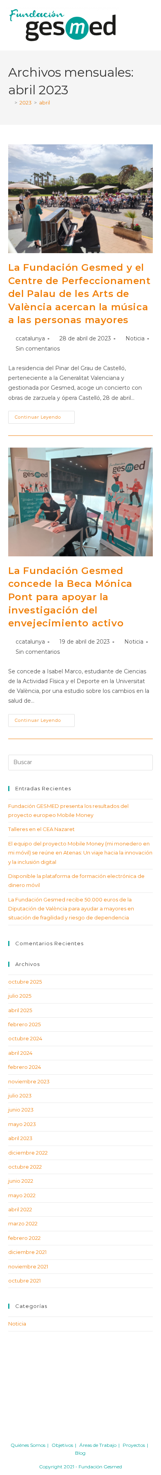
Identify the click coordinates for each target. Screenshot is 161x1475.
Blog (80, 1453)
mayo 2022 (22, 1195)
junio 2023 (21, 1109)
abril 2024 (20, 1053)
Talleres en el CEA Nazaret (41, 829)
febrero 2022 (24, 1238)
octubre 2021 (24, 1280)
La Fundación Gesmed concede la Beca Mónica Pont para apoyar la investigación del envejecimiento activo (70, 597)
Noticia (135, 338)
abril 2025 (20, 1010)
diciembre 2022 (28, 1152)
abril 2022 (20, 1209)
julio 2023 (20, 1095)
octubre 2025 (25, 982)
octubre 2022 (25, 1167)
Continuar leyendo (45, 415)
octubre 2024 (25, 1038)
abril (44, 102)
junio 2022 (20, 1181)
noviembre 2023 (29, 1081)
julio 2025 (19, 996)
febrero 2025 (24, 1024)
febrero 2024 (24, 1067)
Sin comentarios (38, 348)
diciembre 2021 (27, 1252)
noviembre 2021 (28, 1266)
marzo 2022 (23, 1223)
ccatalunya (30, 338)
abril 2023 (20, 1138)
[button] (145, 25)
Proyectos (134, 1445)
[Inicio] (10, 102)
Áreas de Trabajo (97, 1445)
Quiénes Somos (28, 1445)
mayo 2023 (22, 1124)
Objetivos (62, 1445)
